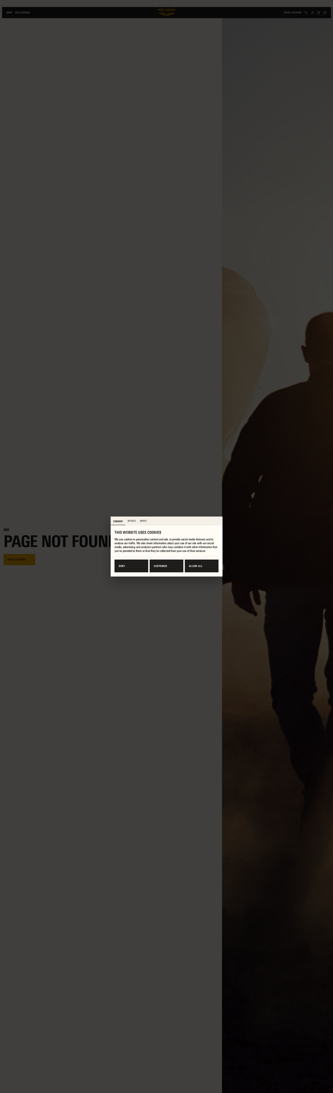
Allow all (196, 565)
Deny (122, 565)
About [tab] (143, 520)
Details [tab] (132, 520)
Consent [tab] (118, 521)
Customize (160, 565)
